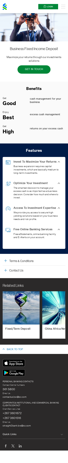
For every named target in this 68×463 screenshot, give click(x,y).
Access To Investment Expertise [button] (35, 208)
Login (50, 7)
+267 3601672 (12, 413)
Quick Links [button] (10, 434)
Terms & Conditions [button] (21, 261)
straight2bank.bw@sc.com (17, 426)
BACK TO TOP (15, 349)
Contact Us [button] (16, 270)
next (61, 315)
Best (8, 117)
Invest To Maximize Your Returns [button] (35, 161)
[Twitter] (13, 446)
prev (7, 315)
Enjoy (6, 112)
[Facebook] (6, 446)
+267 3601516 (12, 417)
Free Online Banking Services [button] (33, 229)
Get (4, 98)
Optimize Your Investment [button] (31, 183)
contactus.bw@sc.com (14, 397)
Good (9, 103)
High (8, 131)
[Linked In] (20, 446)
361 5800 (9, 389)
